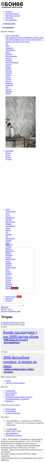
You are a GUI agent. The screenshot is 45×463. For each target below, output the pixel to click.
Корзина (4, 311)
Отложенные (11, 411)
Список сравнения (13, 413)
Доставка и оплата (13, 16)
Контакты (9, 18)
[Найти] (23, 305)
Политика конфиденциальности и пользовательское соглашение (19, 398)
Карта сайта (10, 395)
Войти (8, 381)
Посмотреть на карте (14, 435)
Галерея (9, 11)
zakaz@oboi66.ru (12, 433)
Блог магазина (11, 20)
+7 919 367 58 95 (8, 24)
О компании (10, 391)
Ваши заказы (11, 409)
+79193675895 (11, 429)
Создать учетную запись (15, 383)
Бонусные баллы (12, 14)
